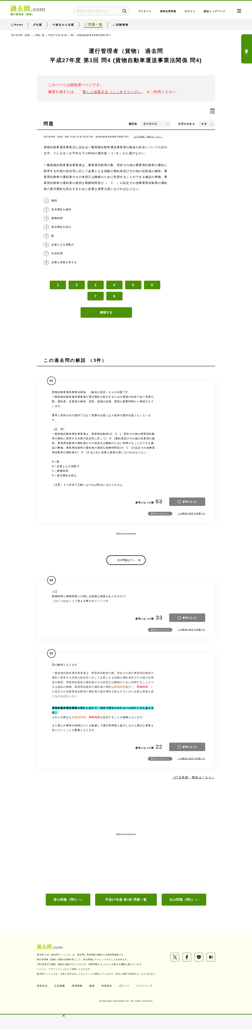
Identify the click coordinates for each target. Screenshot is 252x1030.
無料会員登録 (168, 11)
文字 (186, 123)
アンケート (145, 11)
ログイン (190, 11)
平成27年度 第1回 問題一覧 (126, 899)
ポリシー (124, 985)
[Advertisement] (126, 863)
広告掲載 (59, 985)
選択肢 (133, 123)
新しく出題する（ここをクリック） (112, 92)
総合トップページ (214, 11)
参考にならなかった (160, 513)
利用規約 (106, 985)
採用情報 (77, 985)
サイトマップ (144, 985)
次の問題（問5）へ (184, 899)
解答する (106, 312)
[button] (64, 1016)
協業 (92, 985)
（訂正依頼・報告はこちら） (148, 137)
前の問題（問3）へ (68, 899)
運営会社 (42, 985)
